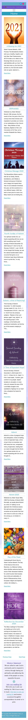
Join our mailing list (14, 684)
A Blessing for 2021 (14, 46)
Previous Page (7, 657)
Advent (14, 432)
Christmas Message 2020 (14, 171)
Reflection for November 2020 (14, 623)
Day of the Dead (14, 557)
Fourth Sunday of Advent (14, 234)
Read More (7, 73)
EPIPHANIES (14, 109)
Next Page (22, 657)
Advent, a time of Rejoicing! (14, 300)
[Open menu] (14, 10)
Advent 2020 (14, 495)
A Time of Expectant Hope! (14, 367)
